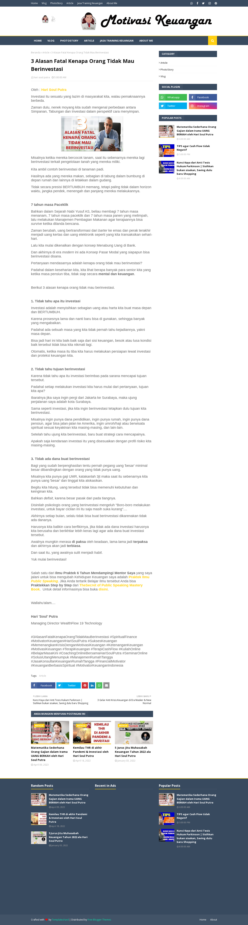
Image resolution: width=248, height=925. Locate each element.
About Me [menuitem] (146, 40)
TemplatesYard (60, 919)
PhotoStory (56, 3)
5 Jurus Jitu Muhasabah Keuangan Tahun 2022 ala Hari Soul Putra (133, 752)
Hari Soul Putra (53, 90)
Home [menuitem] (38, 40)
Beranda (35, 52)
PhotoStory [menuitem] (69, 40)
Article (69, 3)
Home (34, 3)
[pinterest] (215, 3)
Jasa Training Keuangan (90, 3)
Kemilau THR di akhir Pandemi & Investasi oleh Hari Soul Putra (90, 752)
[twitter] (203, 3)
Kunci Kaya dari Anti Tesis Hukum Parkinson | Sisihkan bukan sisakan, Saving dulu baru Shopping (195, 168)
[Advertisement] (124, 851)
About (213, 919)
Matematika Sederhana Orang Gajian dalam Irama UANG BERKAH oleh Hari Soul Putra (49, 754)
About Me (112, 3)
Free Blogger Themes (99, 919)
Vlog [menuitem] (50, 40)
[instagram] (210, 3)
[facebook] (197, 3)
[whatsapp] (191, 3)
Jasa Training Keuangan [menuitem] (116, 40)
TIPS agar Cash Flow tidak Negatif (193, 148)
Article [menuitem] (89, 40)
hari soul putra (42, 77)
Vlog (44, 3)
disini (103, 589)
